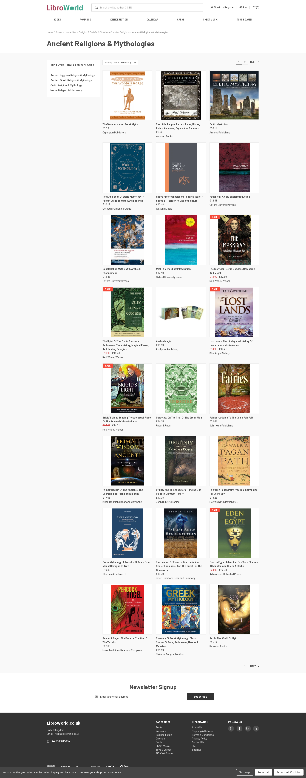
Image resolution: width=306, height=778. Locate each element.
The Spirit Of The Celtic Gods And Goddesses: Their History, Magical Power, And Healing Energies (126, 345)
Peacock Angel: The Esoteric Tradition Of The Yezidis (125, 640)
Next (253, 61)
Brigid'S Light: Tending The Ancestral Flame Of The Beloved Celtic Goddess (127, 419)
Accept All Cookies (288, 772)
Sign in (217, 7)
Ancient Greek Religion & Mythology (71, 80)
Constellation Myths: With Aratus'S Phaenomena (122, 271)
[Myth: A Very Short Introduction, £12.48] (181, 239)
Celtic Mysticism (218, 124)
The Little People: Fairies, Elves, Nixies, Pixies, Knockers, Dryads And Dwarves (178, 126)
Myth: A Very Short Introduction (173, 269)
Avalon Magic (163, 341)
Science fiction (118, 19)
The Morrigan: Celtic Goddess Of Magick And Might (232, 271)
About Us (197, 727)
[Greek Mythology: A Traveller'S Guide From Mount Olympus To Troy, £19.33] (127, 533)
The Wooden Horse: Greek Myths (120, 124)
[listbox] (126, 62)
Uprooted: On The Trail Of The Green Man (179, 417)
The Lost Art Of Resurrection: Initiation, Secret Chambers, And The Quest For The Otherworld (179, 566)
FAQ (194, 746)
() (257, 7)
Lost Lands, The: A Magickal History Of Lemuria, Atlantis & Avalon (231, 343)
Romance (85, 19)
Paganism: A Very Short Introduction (229, 196)
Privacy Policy (199, 738)
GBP (242, 7)
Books (57, 19)
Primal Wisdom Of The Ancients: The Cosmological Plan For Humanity (123, 492)
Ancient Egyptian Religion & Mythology (72, 75)
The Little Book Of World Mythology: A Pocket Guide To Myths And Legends (123, 198)
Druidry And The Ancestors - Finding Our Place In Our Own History (178, 492)
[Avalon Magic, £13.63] (181, 312)
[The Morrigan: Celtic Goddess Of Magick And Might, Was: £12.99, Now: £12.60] (234, 239)
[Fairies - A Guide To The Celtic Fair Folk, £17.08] (234, 388)
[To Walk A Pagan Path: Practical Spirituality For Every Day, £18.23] (234, 460)
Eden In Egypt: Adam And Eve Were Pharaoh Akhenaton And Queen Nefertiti (233, 564)
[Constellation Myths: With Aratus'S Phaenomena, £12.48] (127, 239)
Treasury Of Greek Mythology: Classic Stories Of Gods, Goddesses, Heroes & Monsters (177, 642)
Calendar (152, 19)
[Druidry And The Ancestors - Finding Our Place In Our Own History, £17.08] (181, 460)
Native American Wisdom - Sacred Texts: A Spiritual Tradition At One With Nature (179, 198)
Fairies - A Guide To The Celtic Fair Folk (231, 417)
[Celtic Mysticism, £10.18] (234, 95)
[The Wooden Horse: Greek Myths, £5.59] (127, 95)
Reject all (263, 772)
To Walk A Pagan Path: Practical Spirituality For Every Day (233, 492)
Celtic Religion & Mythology (66, 85)
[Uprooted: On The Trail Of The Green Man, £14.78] (181, 388)
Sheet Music (210, 19)
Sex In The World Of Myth (223, 638)
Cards (180, 19)
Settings (244, 772)
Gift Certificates (164, 753)
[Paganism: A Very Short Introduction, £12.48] (234, 167)
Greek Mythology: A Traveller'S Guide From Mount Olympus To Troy (126, 564)
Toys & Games (245, 19)
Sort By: (108, 62)
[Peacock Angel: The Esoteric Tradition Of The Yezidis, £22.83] (127, 609)
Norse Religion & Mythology (66, 90)
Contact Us (198, 742)
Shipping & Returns (202, 731)
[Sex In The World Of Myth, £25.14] (234, 609)
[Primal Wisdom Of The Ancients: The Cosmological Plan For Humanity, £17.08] (127, 460)
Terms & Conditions (203, 734)
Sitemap (197, 749)
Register (229, 7)
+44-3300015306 (60, 741)
